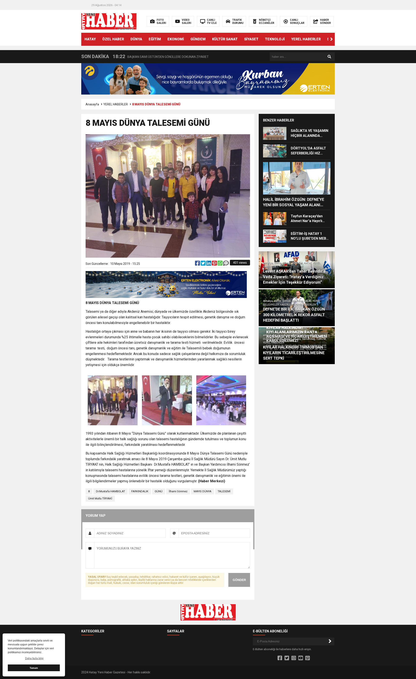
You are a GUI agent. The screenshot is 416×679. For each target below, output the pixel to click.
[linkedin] (209, 264)
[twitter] (203, 264)
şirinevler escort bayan (103, 370)
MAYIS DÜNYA (202, 491)
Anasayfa (92, 104)
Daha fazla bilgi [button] (34, 658)
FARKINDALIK (139, 491)
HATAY (90, 39)
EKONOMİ (175, 39)
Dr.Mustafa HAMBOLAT (110, 491)
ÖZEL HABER (113, 39)
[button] (331, 39)
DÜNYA (136, 39)
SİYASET (251, 39)
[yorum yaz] (226, 264)
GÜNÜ (158, 491)
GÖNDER (239, 580)
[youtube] (300, 658)
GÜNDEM (198, 39)
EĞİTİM (155, 39)
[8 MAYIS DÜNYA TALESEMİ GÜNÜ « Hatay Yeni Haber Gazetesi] (108, 21)
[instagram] (293, 658)
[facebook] (198, 264)
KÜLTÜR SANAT (225, 39)
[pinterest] (215, 264)
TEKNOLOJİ (275, 39)
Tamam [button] (34, 668)
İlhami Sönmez (178, 491)
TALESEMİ (224, 491)
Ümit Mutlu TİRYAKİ (100, 498)
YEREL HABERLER (306, 39)
